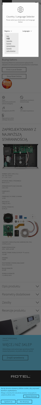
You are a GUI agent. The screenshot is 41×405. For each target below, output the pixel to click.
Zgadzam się (8, 402)
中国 (8, 38)
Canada (9, 48)
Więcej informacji (31, 396)
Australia (9, 41)
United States (10, 46)
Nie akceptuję (24, 402)
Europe (8, 43)
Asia (7, 36)
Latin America (10, 51)
